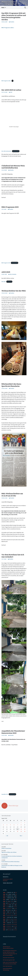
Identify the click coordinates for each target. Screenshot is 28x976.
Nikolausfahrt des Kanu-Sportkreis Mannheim (11, 385)
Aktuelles (12, 22)
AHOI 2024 (5, 272)
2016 (4, 908)
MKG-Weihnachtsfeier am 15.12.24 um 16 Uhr (12, 495)
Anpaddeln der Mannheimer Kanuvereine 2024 (13, 732)
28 (17, 831)
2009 (4, 921)
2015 (4, 910)
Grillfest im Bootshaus (6, 848)
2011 (4, 917)
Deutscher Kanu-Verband (8, 957)
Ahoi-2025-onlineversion (6, 151)
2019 (4, 903)
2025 (4, 892)
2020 (4, 901)
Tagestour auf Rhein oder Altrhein (8, 852)
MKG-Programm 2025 (5, 262)
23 (24, 829)
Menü (2, 7)
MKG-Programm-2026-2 (7, 27)
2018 (4, 905)
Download (9, 281)
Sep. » (21, 835)
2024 (4, 894)
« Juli (7, 835)
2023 (4, 896)
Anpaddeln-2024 (4, 794)
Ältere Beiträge (11, 806)
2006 (4, 926)
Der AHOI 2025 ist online (11, 90)
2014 (4, 912)
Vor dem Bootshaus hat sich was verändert (12, 556)
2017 (4, 906)
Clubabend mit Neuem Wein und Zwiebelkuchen (13, 167)
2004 (4, 929)
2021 (4, 899)
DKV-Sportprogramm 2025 (9, 960)
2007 (4, 924)
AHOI (11, 92)
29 (21, 831)
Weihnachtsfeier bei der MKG (13, 291)
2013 (4, 913)
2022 (4, 897)
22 (21, 829)
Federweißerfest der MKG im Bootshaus (10, 861)
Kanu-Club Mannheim (7, 966)
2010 (4, 919)
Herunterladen (16, 151)
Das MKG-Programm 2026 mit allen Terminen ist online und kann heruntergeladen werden (13, 16)
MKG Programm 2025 (10, 207)
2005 (4, 928)
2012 (4, 915)
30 (24, 831)
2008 (4, 922)
